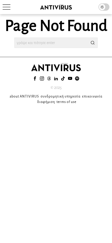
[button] (92, 43)
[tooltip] (35, 78)
